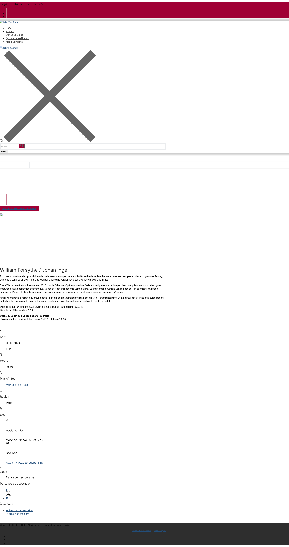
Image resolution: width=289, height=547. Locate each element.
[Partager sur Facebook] (6, 489)
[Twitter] (164, 536)
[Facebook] (6, 13)
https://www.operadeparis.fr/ (24, 462)
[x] (6, 10)
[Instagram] (6, 16)
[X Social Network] (8, 494)
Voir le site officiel (17, 384)
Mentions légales (160, 530)
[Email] (7, 498)
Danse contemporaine (20, 477)
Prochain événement (17, 513)
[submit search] (22, 146)
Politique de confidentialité (141, 530)
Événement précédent (20, 510)
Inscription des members (19, 208)
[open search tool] (48, 141)
